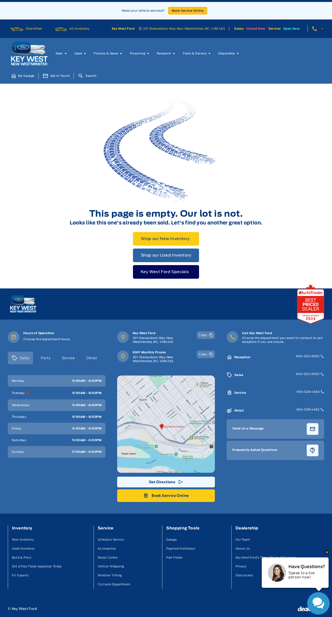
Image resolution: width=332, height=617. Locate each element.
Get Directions (165, 483)
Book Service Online (188, 10)
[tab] (20, 358)
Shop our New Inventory (165, 238)
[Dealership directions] (166, 424)
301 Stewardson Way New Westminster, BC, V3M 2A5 (153, 340)
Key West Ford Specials (165, 271)
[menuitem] (62, 53)
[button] (23, 76)
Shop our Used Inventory (166, 255)
